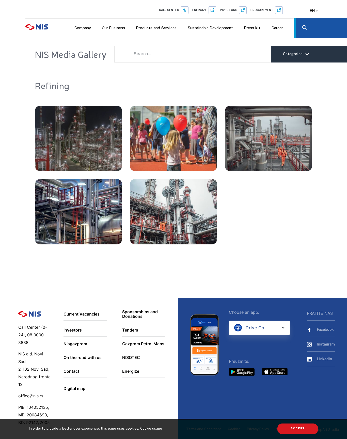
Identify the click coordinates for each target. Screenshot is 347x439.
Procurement (261, 10)
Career (277, 28)
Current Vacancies (82, 314)
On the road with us (83, 357)
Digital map (74, 388)
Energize (199, 10)
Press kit (252, 28)
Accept (298, 428)
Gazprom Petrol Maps (143, 344)
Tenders (130, 330)
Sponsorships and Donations (140, 314)
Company (82, 28)
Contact (71, 371)
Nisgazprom (75, 344)
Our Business (113, 28)
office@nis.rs (30, 395)
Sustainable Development (210, 28)
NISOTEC (131, 357)
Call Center (169, 10)
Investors (228, 10)
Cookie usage (151, 429)
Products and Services (156, 28)
